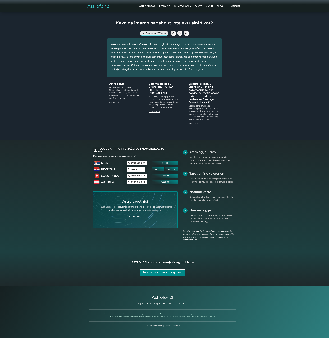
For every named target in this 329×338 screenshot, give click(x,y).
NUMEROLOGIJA (182, 6)
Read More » (114, 102)
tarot (212, 234)
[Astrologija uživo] (185, 152)
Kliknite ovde (135, 216)
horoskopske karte (190, 239)
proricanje (220, 234)
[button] (173, 33)
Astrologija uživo (202, 152)
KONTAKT (235, 6)
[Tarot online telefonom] (185, 174)
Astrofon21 (99, 6)
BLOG (220, 6)
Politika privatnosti (154, 325)
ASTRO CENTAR (147, 6)
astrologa (222, 231)
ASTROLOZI (165, 6)
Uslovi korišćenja (172, 325)
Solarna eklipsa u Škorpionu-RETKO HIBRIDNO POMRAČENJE (161, 88)
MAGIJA (209, 6)
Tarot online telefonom (207, 173)
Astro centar (117, 83)
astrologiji (200, 231)
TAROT (198, 6)
